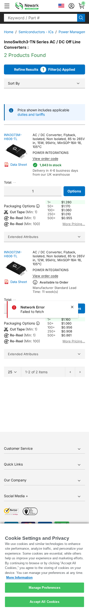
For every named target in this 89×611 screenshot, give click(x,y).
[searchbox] (40, 18)
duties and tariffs (31, 114)
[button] (7, 6)
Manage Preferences (44, 587)
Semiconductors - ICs (36, 32)
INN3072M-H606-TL (13, 254)
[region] (44, 567)
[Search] (81, 18)
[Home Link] (34, 6)
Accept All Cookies (44, 602)
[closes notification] (72, 307)
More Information (19, 577)
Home (8, 32)
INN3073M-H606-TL (13, 137)
